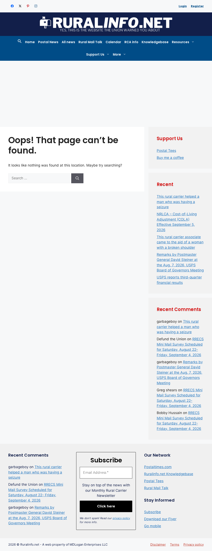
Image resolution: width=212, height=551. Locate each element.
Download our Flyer (160, 519)
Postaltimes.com (158, 467)
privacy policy (121, 518)
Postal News (48, 42)
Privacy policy (193, 544)
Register (197, 6)
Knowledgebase (155, 42)
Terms (174, 544)
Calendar (113, 42)
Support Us (95, 54)
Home (30, 42)
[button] (19, 42)
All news (68, 42)
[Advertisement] (106, 92)
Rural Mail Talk (90, 42)
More (117, 54)
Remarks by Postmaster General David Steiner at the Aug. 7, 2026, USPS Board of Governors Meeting (180, 372)
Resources (180, 42)
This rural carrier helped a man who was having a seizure (178, 201)
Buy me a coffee (170, 158)
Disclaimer (158, 544)
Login (183, 6)
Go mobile (152, 526)
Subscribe (152, 512)
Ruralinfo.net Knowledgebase (168, 474)
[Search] (77, 178)
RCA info (131, 42)
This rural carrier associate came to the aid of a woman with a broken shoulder (180, 242)
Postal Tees (166, 151)
